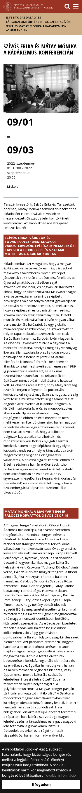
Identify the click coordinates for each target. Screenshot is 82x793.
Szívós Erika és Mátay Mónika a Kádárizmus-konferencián (38, 26)
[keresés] (67, 6)
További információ (60, 775)
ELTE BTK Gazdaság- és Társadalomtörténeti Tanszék (31, 19)
